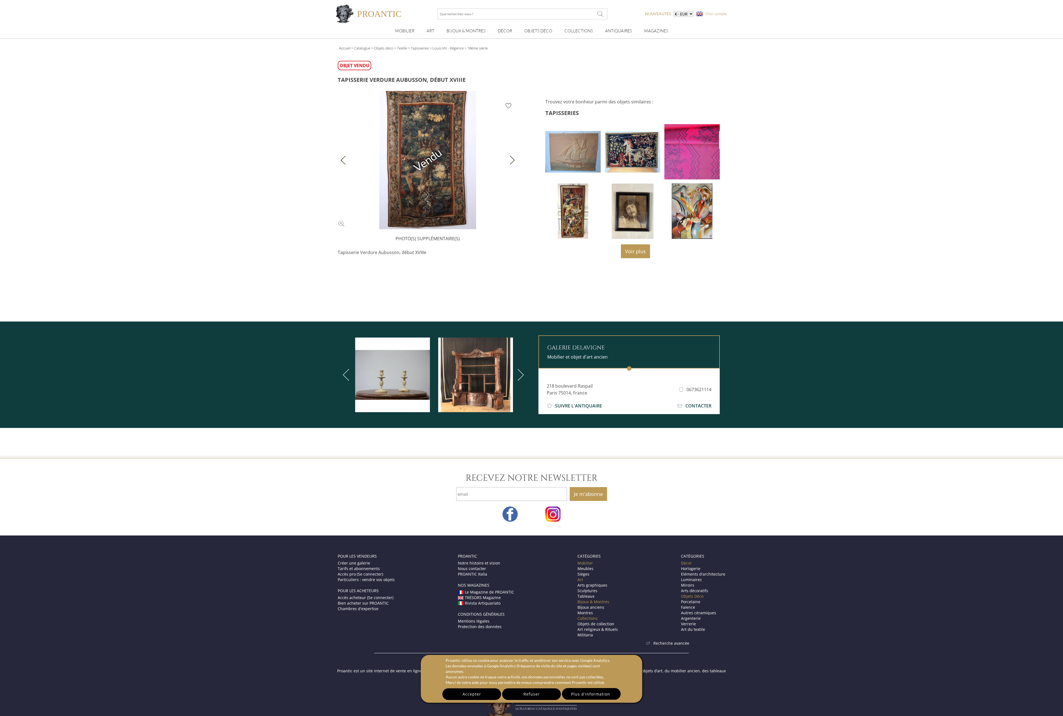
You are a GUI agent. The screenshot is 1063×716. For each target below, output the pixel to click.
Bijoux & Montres (593, 601)
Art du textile (693, 629)
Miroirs (687, 585)
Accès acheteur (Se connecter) (365, 597)
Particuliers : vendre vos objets (366, 579)
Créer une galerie (354, 563)
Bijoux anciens (590, 607)
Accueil (344, 48)
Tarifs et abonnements (359, 568)
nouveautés (658, 13)
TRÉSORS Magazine (483, 597)
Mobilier (404, 30)
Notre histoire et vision (479, 563)
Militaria (585, 634)
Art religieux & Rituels (597, 629)
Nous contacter (472, 568)
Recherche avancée (671, 643)
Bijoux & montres (466, 30)
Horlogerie (690, 568)
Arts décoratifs (694, 590)
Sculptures (587, 590)
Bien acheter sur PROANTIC (363, 603)
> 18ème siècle (476, 48)
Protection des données (480, 626)
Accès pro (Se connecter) (360, 574)
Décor (505, 30)
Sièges (583, 574)
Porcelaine (690, 601)
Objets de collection (595, 623)
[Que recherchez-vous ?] (600, 14)
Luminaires (691, 579)
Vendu (427, 160)
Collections (578, 30)
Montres (585, 612)
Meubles (585, 568)
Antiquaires (618, 30)
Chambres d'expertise (358, 608)
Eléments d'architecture (703, 574)
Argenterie (691, 618)
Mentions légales (473, 621)
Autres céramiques (698, 612)
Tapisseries (420, 48)
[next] (520, 375)
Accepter (472, 694)
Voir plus (635, 251)
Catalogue (362, 48)
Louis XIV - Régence (448, 48)
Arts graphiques (592, 585)
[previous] (347, 375)
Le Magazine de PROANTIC (489, 592)
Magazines (656, 30)
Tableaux (585, 596)
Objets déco (383, 48)
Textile (402, 48)
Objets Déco (538, 30)
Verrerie (688, 623)
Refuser (531, 694)
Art (430, 30)
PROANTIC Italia (472, 574)
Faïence (688, 607)
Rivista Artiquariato (482, 603)
